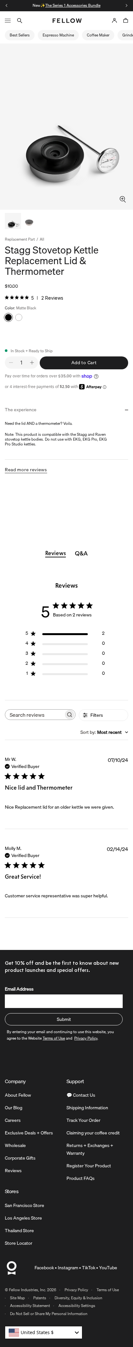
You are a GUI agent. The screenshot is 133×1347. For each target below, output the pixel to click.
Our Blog (13, 1107)
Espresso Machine (58, 35)
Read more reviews (26, 469)
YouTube (108, 1267)
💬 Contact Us (80, 1095)
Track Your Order (83, 1120)
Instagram (68, 1267)
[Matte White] (18, 317)
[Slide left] (6, 5)
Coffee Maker (98, 35)
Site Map (17, 1298)
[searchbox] (34, 714)
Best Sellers (20, 35)
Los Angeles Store (23, 1218)
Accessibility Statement (30, 1305)
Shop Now (93, 5)
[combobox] (104, 732)
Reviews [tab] (55, 553)
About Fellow (18, 1095)
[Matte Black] (8, 317)
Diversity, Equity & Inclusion (78, 1298)
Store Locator (18, 1243)
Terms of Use (108, 1290)
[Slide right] (126, 5)
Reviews (13, 1170)
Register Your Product (88, 1165)
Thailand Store (19, 1230)
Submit (64, 1019)
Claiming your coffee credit (93, 1132)
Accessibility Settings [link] (76, 1305)
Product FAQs (80, 1178)
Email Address (19, 989)
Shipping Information (87, 1107)
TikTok (88, 1267)
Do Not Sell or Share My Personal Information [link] (48, 1314)
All (42, 239)
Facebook (44, 1267)
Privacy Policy (76, 1290)
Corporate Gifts (20, 1158)
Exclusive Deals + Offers (29, 1132)
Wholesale (15, 1145)
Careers (13, 1120)
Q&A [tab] (81, 553)
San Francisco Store (24, 1205)
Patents (39, 1298)
